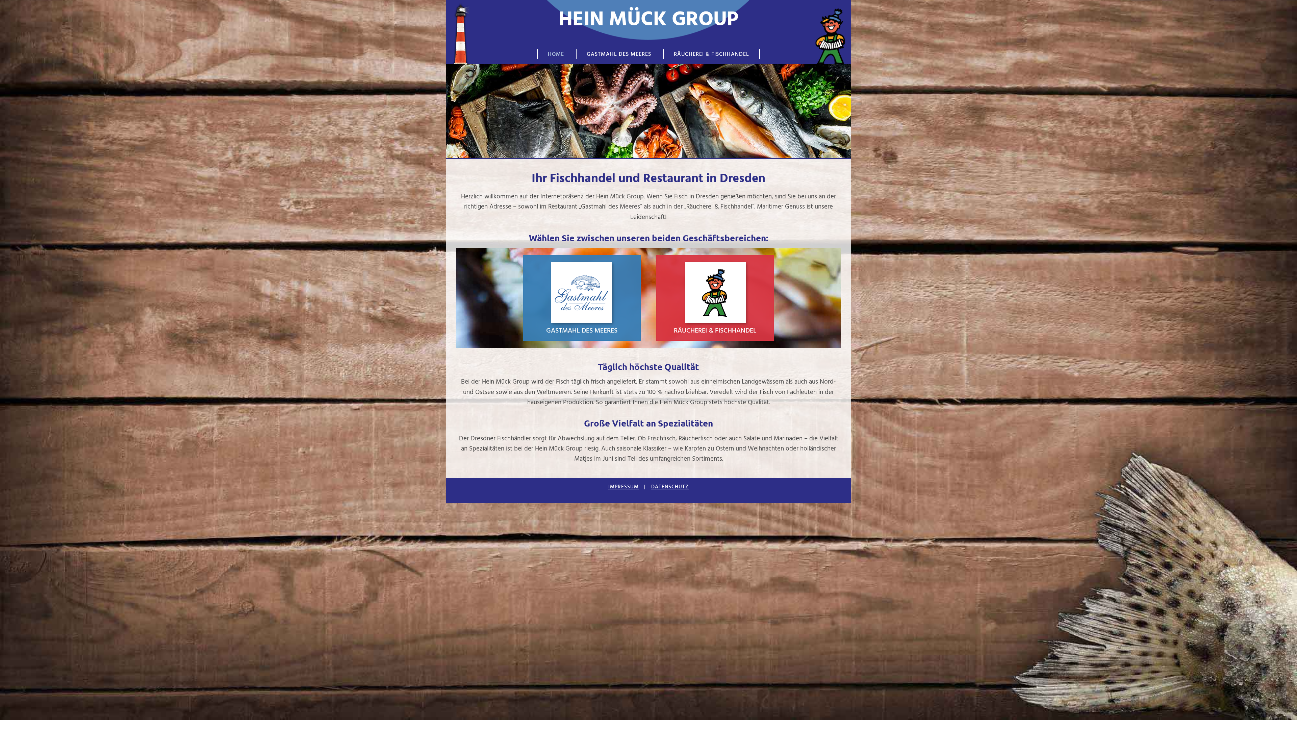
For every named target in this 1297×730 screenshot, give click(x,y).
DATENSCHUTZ (670, 487)
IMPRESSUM (623, 487)
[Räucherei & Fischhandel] (715, 298)
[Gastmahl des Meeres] (582, 298)
